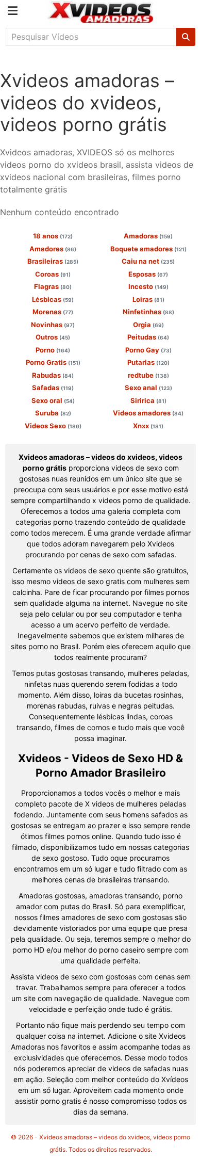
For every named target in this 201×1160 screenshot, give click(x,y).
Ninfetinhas (148, 312)
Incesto (148, 286)
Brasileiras (52, 261)
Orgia (148, 324)
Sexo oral (53, 400)
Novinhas (53, 324)
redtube (148, 375)
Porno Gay (148, 350)
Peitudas (148, 337)
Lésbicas (53, 299)
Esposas (148, 274)
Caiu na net (148, 261)
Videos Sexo (53, 426)
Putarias (148, 362)
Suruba (53, 413)
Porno (53, 350)
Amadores (52, 249)
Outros (53, 337)
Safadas (53, 387)
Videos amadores (148, 413)
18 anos (53, 236)
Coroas (53, 274)
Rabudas (53, 375)
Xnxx (148, 426)
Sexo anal (148, 387)
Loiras (148, 299)
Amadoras (148, 236)
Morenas (52, 312)
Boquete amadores (148, 249)
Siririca (148, 400)
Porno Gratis (53, 362)
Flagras (53, 286)
